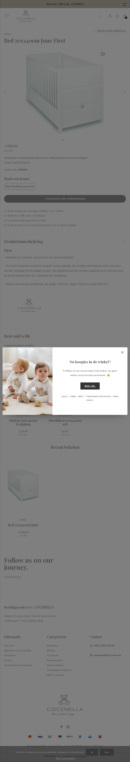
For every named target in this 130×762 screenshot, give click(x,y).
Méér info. (90, 386)
